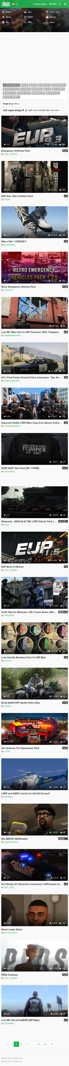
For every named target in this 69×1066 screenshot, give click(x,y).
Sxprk (7, 199)
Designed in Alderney (12, 1058)
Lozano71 (8, 289)
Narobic (8, 705)
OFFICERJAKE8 (12, 425)
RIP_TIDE (9, 887)
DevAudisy (9, 471)
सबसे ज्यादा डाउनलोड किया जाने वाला (31, 110)
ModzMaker (9, 244)
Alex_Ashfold (10, 153)
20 (45, 1044)
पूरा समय (11, 103)
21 (52, 1044)
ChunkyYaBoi (10, 932)
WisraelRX (9, 615)
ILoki (6, 524)
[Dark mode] (60, 4)
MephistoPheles (11, 380)
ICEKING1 (9, 1023)
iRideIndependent (12, 335)
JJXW (7, 751)
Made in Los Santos (11, 1061)
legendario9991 (11, 841)
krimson (8, 660)
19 (39, 1044)
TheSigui (8, 796)
